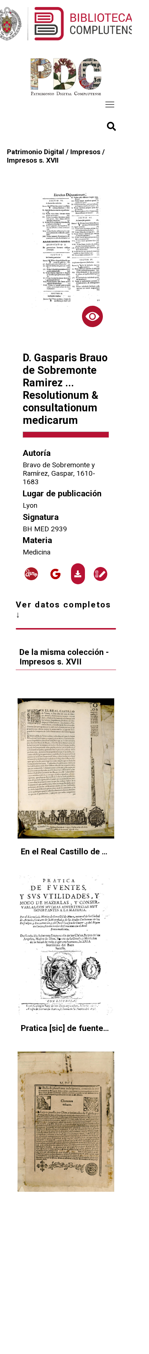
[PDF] (78, 573)
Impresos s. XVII (33, 160)
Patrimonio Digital (35, 152)
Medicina (37, 552)
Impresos (85, 152)
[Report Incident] (100, 574)
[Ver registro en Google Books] (55, 574)
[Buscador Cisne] (31, 573)
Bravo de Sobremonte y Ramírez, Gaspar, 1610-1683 (59, 473)
